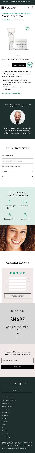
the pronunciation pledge (12, 161)
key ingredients (8, 156)
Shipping (5, 421)
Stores (4, 424)
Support (4, 427)
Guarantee (5, 415)
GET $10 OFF (17, 390)
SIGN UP (17, 367)
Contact (4, 430)
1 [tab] (15, 55)
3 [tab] (19, 55)
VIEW (17, 333)
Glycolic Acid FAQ (7, 403)
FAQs (3, 176)
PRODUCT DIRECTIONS (9, 171)
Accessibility (6, 437)
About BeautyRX (7, 406)
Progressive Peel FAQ (9, 400)
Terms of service (7, 434)
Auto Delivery (6, 412)
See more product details (11, 93)
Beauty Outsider (7, 397)
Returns (4, 418)
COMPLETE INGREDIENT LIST (11, 166)
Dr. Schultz (5, 409)
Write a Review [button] (17, 296)
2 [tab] (17, 55)
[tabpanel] (17, 38)
